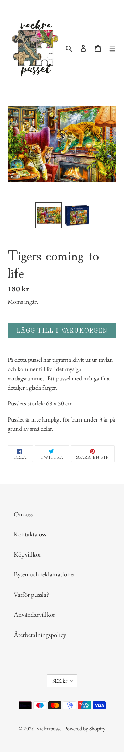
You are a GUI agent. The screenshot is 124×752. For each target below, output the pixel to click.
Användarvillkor (34, 614)
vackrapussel (50, 728)
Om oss (23, 514)
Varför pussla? (31, 594)
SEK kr (59, 680)
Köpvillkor (27, 554)
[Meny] (112, 48)
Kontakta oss (30, 534)
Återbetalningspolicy (40, 634)
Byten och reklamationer (44, 574)
